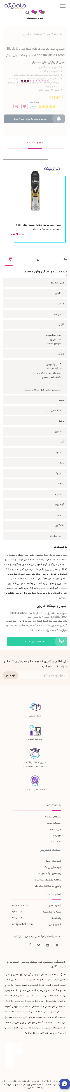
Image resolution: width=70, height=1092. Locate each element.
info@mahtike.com (23, 924)
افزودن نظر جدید (35, 641)
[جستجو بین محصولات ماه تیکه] (27, 13)
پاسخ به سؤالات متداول (48, 886)
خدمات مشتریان (50, 850)
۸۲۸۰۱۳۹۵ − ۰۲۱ (20, 905)
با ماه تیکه (54, 805)
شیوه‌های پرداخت (52, 867)
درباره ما (56, 835)
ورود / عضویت (35, 18)
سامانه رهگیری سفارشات (47, 879)
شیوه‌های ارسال (53, 861)
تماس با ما (55, 841)
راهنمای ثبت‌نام (53, 816)
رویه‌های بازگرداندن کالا (49, 873)
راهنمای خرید (54, 823)
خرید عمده (55, 829)
